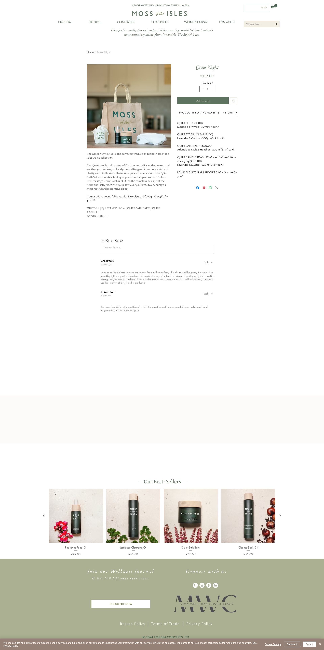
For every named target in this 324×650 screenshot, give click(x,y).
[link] (199, 112)
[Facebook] (208, 596)
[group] (162, 534)
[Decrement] (202, 89)
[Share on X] (217, 188)
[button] (95, 22)
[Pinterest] (195, 596)
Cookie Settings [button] (273, 644)
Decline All (292, 644)
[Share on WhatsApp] (210, 188)
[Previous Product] (44, 527)
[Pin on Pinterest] (204, 188)
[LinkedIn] (215, 596)
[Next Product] (280, 527)
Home (90, 52)
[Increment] (212, 89)
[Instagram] (202, 596)
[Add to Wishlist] (233, 100)
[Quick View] (76, 527)
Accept (309, 644)
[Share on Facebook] (198, 188)
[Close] (320, 644)
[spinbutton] (207, 89)
